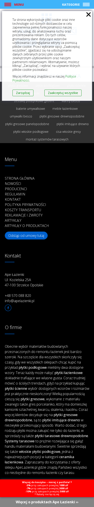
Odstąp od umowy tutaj (26, 235)
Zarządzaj (23, 93)
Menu (19, 4)
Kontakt (13, 199)
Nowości (13, 183)
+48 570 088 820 (18, 295)
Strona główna (20, 178)
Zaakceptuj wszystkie (63, 93)
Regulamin (15, 194)
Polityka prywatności (25, 204)
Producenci (16, 188)
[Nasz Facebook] (8, 308)
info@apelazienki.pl (19, 300)
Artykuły (13, 220)
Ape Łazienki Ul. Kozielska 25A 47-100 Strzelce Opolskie (24, 279)
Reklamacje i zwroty (24, 215)
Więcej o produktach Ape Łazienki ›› (47, 502)
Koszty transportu (23, 209)
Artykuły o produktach (27, 225)
